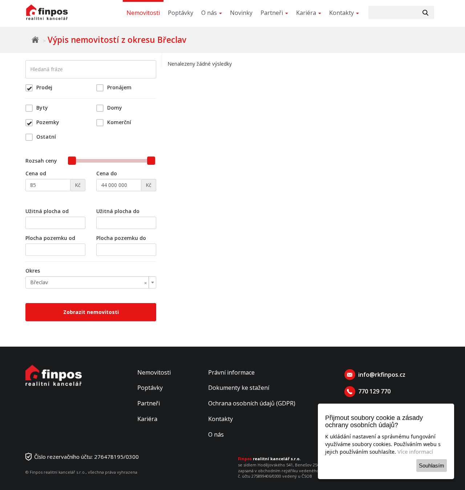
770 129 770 (374, 391)
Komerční (119, 122)
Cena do (106, 173)
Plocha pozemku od (50, 237)
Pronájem (119, 87)
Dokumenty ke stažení (238, 388)
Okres (32, 270)
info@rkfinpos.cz (381, 375)
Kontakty (220, 419)
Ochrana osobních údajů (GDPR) (251, 403)
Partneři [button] (272, 13)
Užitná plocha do (118, 211)
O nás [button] (209, 13)
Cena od (35, 173)
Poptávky (180, 13)
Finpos (35, 39)
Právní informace (231, 372)
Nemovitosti (143, 13)
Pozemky (47, 122)
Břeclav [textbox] (88, 282)
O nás (216, 434)
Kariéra (147, 419)
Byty (42, 107)
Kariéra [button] (307, 13)
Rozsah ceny (41, 160)
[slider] (72, 160)
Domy (114, 107)
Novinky (241, 13)
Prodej (44, 87)
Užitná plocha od (47, 211)
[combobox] (90, 282)
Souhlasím (431, 465)
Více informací (415, 451)
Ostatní (46, 136)
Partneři (148, 403)
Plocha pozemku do (121, 237)
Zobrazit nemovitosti (91, 312)
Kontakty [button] (342, 13)
